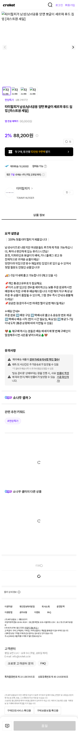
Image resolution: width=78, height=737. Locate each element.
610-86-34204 (22, 622)
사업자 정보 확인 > (32, 627)
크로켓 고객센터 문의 (20, 663)
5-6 (40, 636)
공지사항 (23, 612)
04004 (11, 636)
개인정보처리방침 (27, 606)
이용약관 (8, 606)
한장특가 (9, 100)
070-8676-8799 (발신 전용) (14, 627)
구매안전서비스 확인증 (19, 710)
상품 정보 (39, 214)
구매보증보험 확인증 (47, 710)
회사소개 (45, 606)
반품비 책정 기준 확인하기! (63, 377)
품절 (44, 725)
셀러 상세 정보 (10, 592)
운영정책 (60, 606)
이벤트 (37, 612)
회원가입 (70, 5)
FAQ (49, 612)
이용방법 (8, 612)
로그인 (59, 5)
